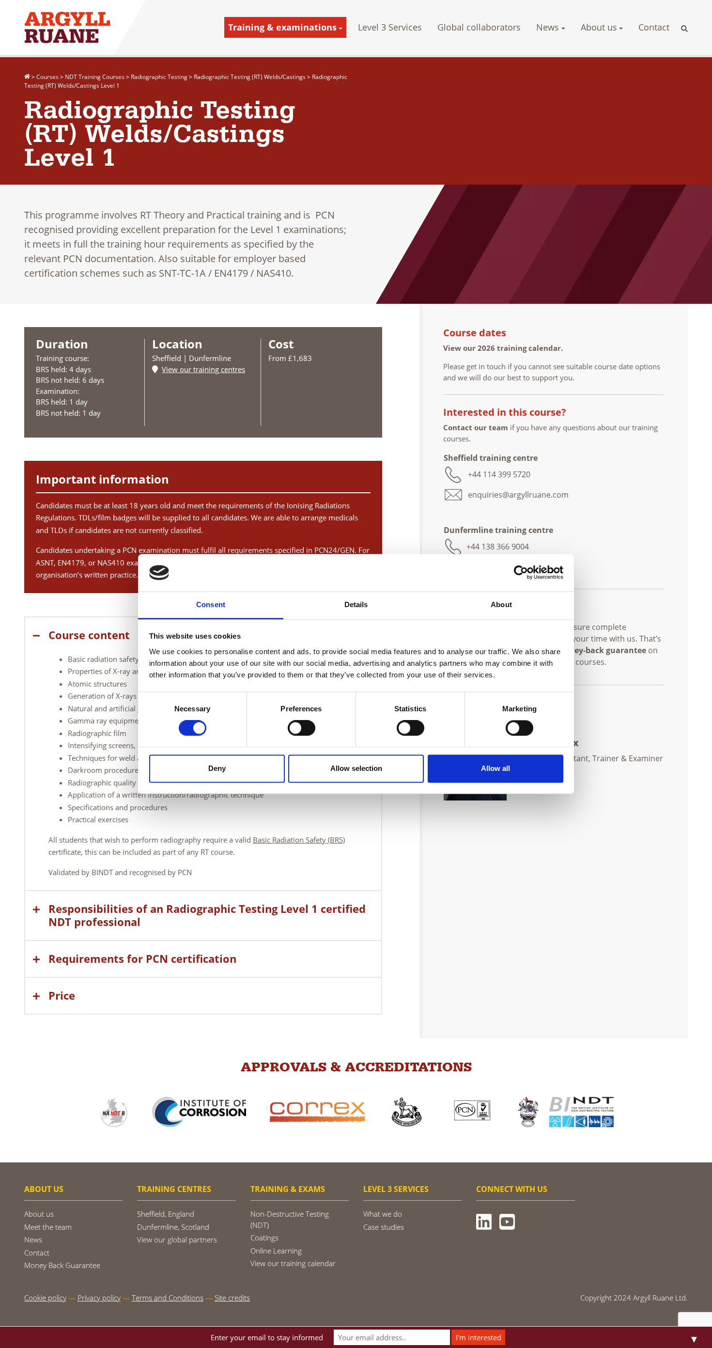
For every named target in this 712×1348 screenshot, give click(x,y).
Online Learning (276, 1250)
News (547, 27)
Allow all (495, 768)
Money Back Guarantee (62, 1265)
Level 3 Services (390, 27)
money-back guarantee (601, 650)
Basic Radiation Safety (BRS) (299, 840)
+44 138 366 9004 (497, 546)
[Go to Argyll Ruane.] (27, 77)
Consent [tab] (210, 604)
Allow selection (356, 768)
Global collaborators (479, 27)
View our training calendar (293, 1263)
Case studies (383, 1227)
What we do (382, 1214)
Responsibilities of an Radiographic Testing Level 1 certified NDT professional (207, 915)
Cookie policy (45, 1297)
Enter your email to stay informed (267, 1337)
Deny (217, 768)
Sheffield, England (165, 1214)
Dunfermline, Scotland (173, 1227)
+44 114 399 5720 (499, 474)
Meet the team (48, 1227)
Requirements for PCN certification (142, 958)
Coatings (264, 1237)
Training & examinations (282, 27)
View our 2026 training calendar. (504, 348)
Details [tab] (356, 604)
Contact (653, 27)
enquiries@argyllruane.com (518, 494)
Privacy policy (99, 1297)
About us (599, 27)
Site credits (232, 1297)
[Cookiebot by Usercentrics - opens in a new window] (521, 572)
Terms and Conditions (167, 1297)
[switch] (301, 728)
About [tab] (501, 604)
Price (61, 995)
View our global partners (177, 1239)
